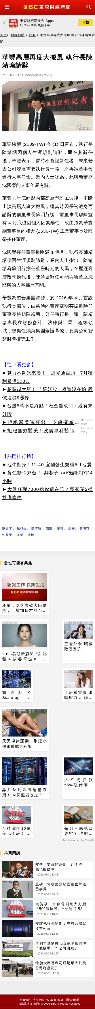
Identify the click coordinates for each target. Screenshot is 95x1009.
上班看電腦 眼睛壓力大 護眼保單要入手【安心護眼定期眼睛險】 (78, 695)
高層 (71, 528)
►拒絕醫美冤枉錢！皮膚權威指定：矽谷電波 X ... (40, 423)
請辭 (49, 528)
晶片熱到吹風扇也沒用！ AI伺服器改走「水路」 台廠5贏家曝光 (24, 793)
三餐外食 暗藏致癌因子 (78, 646)
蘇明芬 (85, 528)
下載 (85, 22)
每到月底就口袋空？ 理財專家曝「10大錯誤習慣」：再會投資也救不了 (78, 831)
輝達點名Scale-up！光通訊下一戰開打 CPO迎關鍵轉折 (16, 695)
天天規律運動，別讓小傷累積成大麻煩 (24, 743)
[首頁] (47, 6)
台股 (32, 35)
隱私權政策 (73, 999)
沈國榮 (7, 535)
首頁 (3, 35)
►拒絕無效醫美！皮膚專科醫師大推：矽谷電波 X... (41, 431)
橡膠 (20, 535)
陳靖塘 (36, 528)
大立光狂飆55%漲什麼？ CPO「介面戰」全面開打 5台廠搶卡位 (78, 783)
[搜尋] (87, 11)
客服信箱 (25, 999)
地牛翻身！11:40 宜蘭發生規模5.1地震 (49, 464)
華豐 (60, 528)
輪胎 (31, 535)
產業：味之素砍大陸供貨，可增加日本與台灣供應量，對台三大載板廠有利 (24, 608)
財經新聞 (18, 35)
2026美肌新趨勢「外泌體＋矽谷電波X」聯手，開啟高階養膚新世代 (24, 657)
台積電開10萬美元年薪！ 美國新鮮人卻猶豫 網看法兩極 (16, 831)
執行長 (22, 528)
